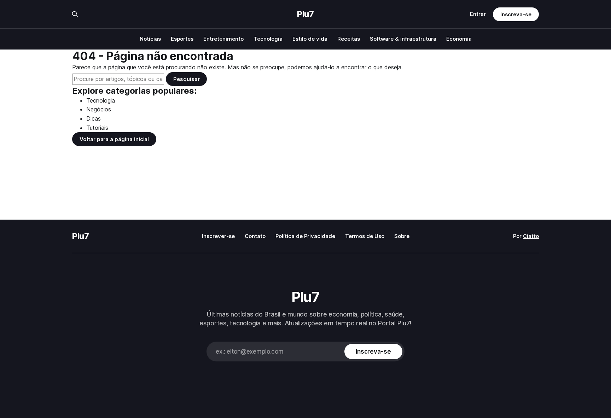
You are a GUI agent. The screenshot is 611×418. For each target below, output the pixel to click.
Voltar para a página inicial (114, 139)
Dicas (93, 118)
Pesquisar (186, 79)
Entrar (478, 14)
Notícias (150, 38)
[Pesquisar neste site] (74, 14)
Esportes (182, 38)
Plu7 (305, 14)
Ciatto (531, 236)
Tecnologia (268, 38)
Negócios (98, 109)
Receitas (348, 38)
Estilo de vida (309, 38)
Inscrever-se (218, 236)
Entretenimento (223, 38)
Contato (255, 236)
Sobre (401, 236)
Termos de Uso (364, 236)
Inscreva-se (515, 14)
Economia (459, 38)
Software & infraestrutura (403, 38)
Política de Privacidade (305, 236)
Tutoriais (97, 127)
